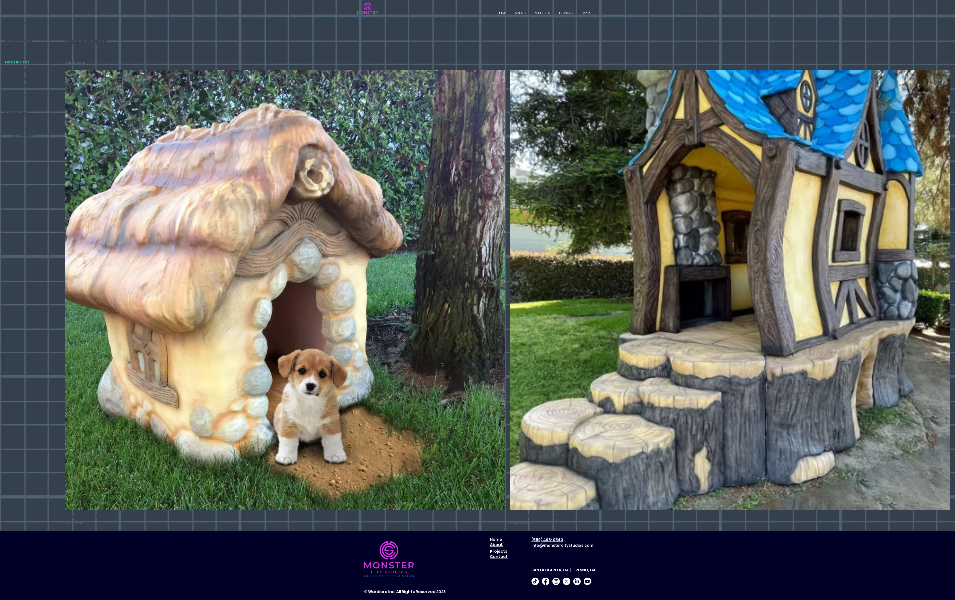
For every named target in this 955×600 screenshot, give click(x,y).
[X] (566, 581)
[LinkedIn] (577, 581)
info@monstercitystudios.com (562, 545)
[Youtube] (587, 581)
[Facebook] (545, 581)
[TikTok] (535, 581)
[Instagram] (556, 581)
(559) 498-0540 (547, 539)
